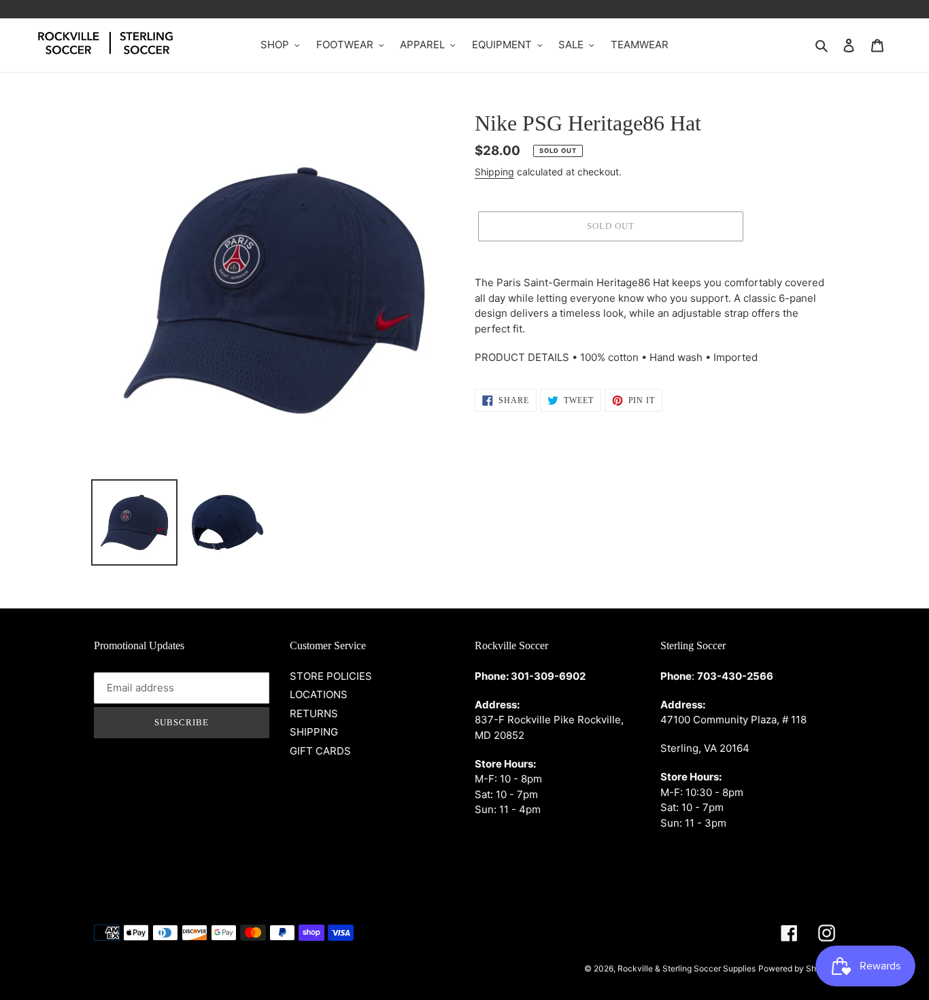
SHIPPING (314, 731)
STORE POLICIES (331, 676)
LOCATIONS (319, 694)
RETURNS (314, 713)
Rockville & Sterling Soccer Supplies (687, 968)
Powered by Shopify (796, 968)
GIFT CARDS (320, 750)
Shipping (494, 171)
